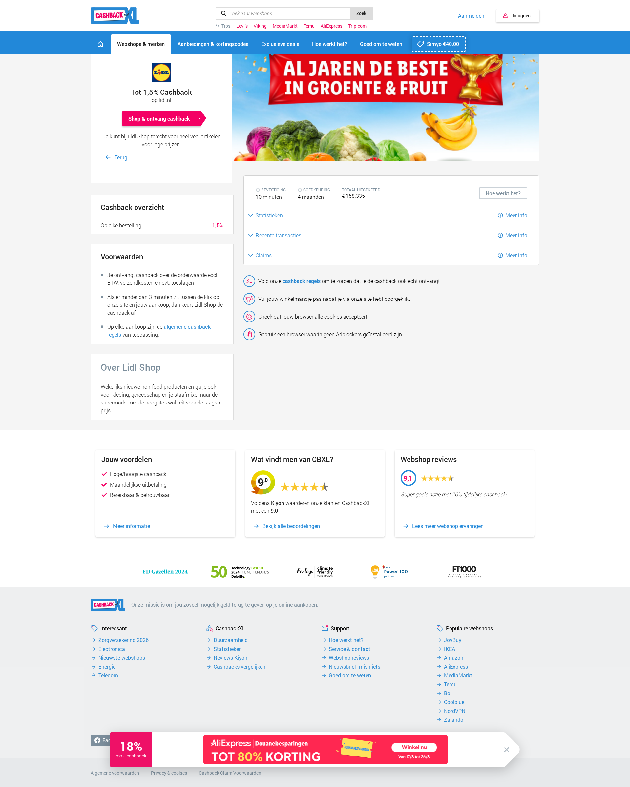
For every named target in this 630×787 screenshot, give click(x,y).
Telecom (108, 675)
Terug (121, 157)
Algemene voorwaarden (115, 773)
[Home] (100, 44)
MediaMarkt (285, 26)
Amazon (453, 658)
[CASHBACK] (115, 15)
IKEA (449, 649)
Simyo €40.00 (443, 43)
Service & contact (349, 649)
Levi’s (242, 26)
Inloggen (522, 15)
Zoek (361, 13)
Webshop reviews (349, 658)
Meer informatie (131, 525)
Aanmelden (471, 15)
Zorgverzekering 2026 (123, 640)
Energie (107, 667)
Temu (309, 26)
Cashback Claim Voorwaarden (230, 773)
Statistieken (228, 649)
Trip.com (357, 26)
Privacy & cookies (169, 773)
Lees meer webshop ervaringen (448, 525)
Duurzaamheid (231, 640)
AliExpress (331, 26)
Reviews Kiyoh (230, 658)
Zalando (453, 720)
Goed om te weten (350, 675)
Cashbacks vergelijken (239, 667)
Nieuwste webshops (121, 658)
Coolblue (454, 702)
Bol (448, 693)
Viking (260, 26)
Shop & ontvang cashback (159, 118)
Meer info (516, 215)
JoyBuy (452, 640)
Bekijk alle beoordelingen (291, 525)
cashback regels (302, 281)
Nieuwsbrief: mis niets (354, 667)
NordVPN (454, 711)
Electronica (111, 649)
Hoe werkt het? (346, 640)
